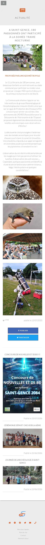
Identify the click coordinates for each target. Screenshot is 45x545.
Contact (23, 535)
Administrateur (23, 538)
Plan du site (23, 532)
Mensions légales (23, 529)
